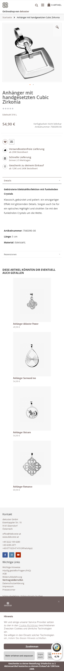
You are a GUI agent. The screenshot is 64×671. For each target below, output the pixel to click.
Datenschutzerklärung (13, 583)
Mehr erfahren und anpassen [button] (19, 655)
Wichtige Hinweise (11, 567)
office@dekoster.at (11, 533)
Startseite (7, 17)
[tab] (32, 180)
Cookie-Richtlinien (28, 625)
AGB (4, 573)
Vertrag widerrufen (12, 580)
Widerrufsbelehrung (12, 576)
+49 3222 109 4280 (11, 541)
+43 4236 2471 (9, 544)
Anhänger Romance (22, 486)
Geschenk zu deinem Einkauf (26, 165)
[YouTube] (18, 555)
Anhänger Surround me (24, 378)
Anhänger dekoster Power (25, 323)
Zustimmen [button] (32, 646)
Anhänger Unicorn (22, 432)
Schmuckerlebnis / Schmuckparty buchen (22, 596)
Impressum (8, 586)
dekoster (24, 11)
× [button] (59, 601)
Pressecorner (8, 589)
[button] (57, 29)
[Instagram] (11, 555)
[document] (32, 628)
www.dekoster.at (10, 536)
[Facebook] (5, 555)
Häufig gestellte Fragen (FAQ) (16, 570)
